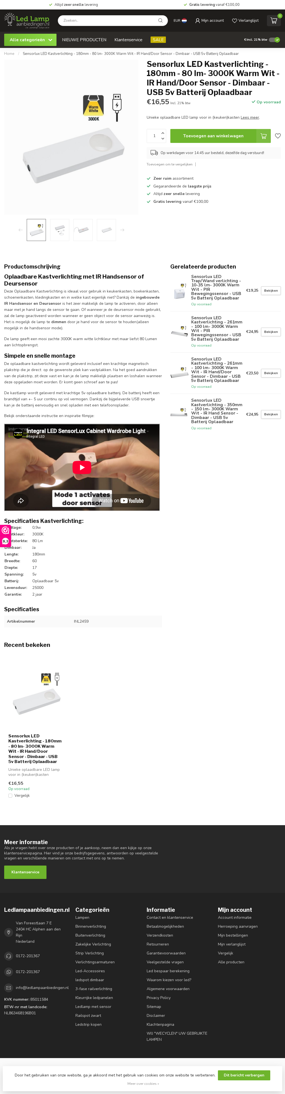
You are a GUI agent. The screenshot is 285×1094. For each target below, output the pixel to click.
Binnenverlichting (90, 926)
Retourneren (158, 944)
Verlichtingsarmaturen (95, 962)
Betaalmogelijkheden (165, 926)
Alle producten (231, 962)
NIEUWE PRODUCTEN (84, 40)
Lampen (82, 917)
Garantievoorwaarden (166, 953)
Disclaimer (156, 1015)
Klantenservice (128, 40)
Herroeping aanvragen (238, 926)
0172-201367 (28, 956)
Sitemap (154, 1006)
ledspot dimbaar (89, 980)
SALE (158, 40)
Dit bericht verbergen (244, 1075)
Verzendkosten (160, 935)
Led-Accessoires (90, 971)
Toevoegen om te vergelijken (170, 164)
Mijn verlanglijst (231, 944)
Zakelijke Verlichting (93, 944)
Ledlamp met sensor (93, 1006)
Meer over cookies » (143, 1083)
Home (9, 53)
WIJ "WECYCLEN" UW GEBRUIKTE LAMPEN (177, 1036)
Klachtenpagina (160, 1024)
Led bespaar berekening (168, 971)
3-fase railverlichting (93, 988)
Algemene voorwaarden (168, 988)
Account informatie (235, 917)
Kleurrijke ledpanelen (94, 997)
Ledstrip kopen (88, 1024)
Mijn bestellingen (233, 935)
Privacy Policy (159, 997)
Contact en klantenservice (170, 917)
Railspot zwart (88, 1015)
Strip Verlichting (89, 953)
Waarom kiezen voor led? (169, 980)
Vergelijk (22, 795)
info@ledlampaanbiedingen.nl (42, 987)
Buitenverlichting (90, 935)
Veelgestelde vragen (165, 962)
